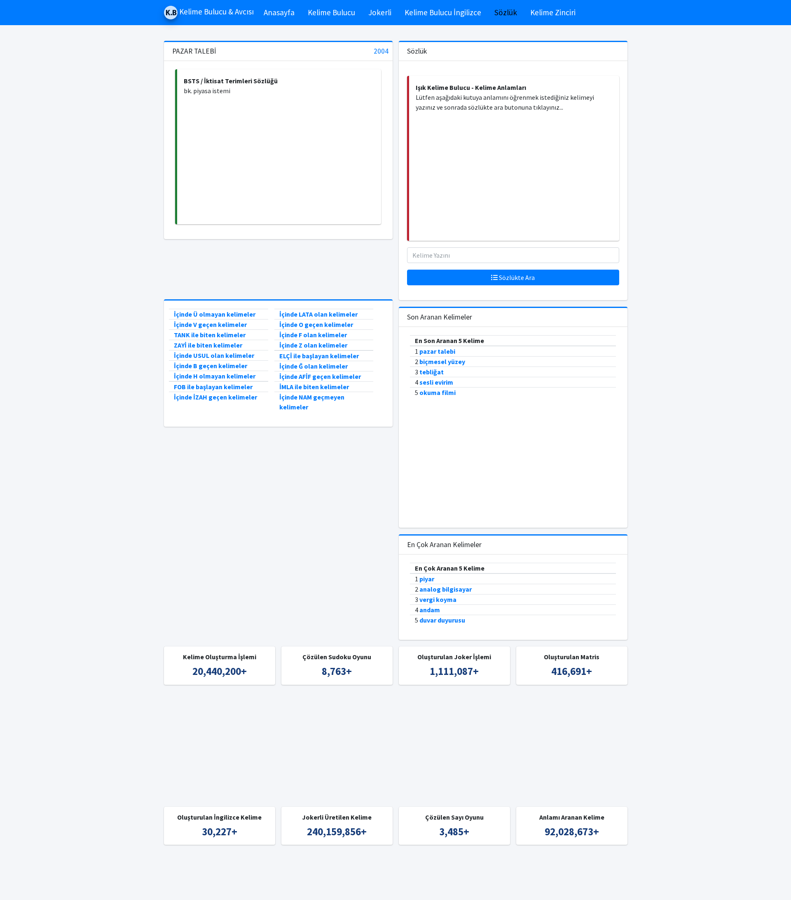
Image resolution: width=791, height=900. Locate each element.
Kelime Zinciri (553, 12)
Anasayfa (279, 12)
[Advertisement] (279, 160)
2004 (381, 51)
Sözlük (505, 12)
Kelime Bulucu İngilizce (443, 12)
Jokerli (379, 12)
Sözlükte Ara (516, 277)
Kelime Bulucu (331, 12)
